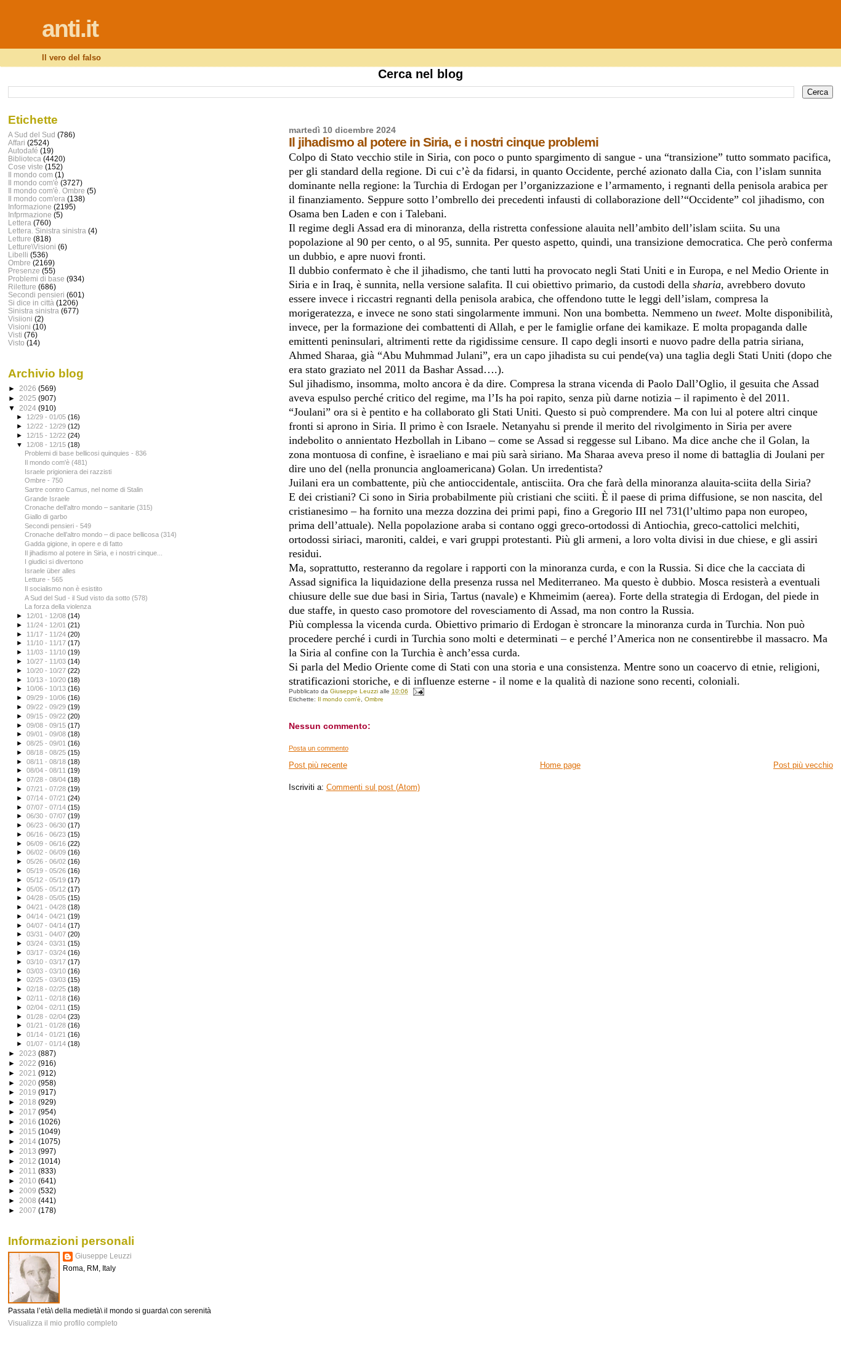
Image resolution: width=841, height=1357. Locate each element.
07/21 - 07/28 (47, 788)
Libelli (18, 255)
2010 (28, 1181)
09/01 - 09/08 (47, 734)
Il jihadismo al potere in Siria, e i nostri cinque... (94, 553)
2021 (28, 1073)
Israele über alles (50, 570)
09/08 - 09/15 (47, 725)
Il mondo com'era (36, 199)
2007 (28, 1210)
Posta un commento (318, 748)
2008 (28, 1200)
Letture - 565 (44, 579)
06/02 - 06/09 (47, 852)
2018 (28, 1102)
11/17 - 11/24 (47, 634)
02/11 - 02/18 (47, 998)
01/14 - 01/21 (47, 1034)
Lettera (19, 223)
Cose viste (25, 167)
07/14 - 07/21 (47, 798)
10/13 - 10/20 (47, 679)
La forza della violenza (58, 606)
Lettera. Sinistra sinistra (47, 231)
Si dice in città (31, 303)
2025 (28, 398)
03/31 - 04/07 (47, 934)
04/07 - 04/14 (47, 925)
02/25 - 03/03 (47, 979)
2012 (28, 1161)
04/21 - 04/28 (47, 907)
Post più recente (318, 765)
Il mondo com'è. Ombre (46, 191)
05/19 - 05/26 (47, 870)
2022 (28, 1063)
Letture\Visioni (32, 247)
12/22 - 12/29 (47, 426)
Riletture (22, 287)
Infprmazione (30, 215)
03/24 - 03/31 (47, 943)
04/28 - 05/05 (47, 897)
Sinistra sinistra (33, 311)
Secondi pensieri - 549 (58, 526)
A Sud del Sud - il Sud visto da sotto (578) (86, 598)
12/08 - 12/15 (47, 444)
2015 (28, 1131)
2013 (28, 1151)
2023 (28, 1053)
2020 (28, 1083)
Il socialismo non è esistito (63, 588)
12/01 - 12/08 (47, 615)
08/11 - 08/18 (47, 761)
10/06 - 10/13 (47, 688)
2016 (28, 1121)
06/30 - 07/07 (47, 815)
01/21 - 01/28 (47, 1025)
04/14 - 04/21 (47, 916)
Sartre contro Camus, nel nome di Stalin (84, 489)
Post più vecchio (803, 765)
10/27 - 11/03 (47, 661)
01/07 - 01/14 (47, 1043)
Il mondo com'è (339, 699)
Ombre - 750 (44, 480)
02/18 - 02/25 (47, 989)
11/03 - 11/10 (47, 652)
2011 (28, 1171)
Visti (15, 335)
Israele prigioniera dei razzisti (68, 471)
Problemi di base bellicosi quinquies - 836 (86, 453)
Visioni (19, 327)
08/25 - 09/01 (47, 743)
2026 (28, 388)
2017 (28, 1112)
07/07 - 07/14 (47, 807)
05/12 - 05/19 (47, 880)
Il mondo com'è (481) (56, 462)
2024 (28, 408)
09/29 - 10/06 (47, 697)
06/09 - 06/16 (47, 843)
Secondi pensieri (36, 295)
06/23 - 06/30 (47, 825)
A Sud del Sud (31, 135)
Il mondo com (30, 175)
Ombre (374, 699)
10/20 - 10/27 (47, 670)
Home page (560, 765)
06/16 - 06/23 (47, 834)
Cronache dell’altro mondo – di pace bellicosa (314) (101, 534)
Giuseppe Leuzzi (103, 1256)
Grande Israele (47, 498)
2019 (28, 1092)
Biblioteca (24, 159)
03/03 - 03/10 (47, 971)
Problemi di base (36, 279)
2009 (28, 1190)
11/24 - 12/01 (47, 625)
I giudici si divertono (54, 561)
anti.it (70, 28)
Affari (16, 143)
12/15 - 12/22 (47, 435)
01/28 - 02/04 (47, 1016)
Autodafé (23, 151)
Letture (19, 239)
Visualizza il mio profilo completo (63, 1323)
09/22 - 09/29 (47, 707)
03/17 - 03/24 (47, 952)
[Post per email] (418, 691)
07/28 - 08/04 (47, 779)
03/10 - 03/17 (47, 961)
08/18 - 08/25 (47, 752)
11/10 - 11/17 (47, 642)
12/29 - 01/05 (47, 417)
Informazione (30, 207)
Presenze (24, 271)
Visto (16, 343)
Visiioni (20, 319)
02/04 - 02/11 (47, 1007)
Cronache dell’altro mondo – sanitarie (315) (89, 507)
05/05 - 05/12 (47, 889)
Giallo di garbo (46, 516)
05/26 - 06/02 (47, 861)
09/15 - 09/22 (47, 716)
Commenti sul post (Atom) (373, 787)
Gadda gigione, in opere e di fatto (74, 543)
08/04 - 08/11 (47, 770)
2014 (28, 1141)
